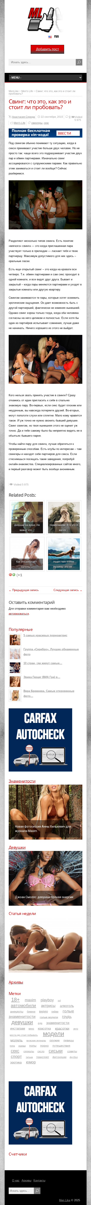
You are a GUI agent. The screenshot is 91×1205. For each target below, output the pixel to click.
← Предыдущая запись (24, 590)
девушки (22, 1022)
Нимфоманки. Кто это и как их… (64, 527)
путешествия (61, 1045)
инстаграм (17, 1028)
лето (75, 1028)
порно (44, 1045)
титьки (29, 1057)
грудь (67, 1017)
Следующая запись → (68, 590)
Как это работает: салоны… (27, 564)
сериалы (28, 1051)
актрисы (48, 1006)
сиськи (56, 1050)
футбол (74, 1057)
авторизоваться (19, 613)
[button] (45, 812)
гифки (54, 1011)
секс (46, 123)
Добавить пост (47, 49)
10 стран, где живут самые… (42, 663)
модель (16, 1040)
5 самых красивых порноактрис (45, 635)
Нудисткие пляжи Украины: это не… (64, 564)
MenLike (14, 91)
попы (32, 1045)
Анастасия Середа (23, 116)
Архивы (16, 982)
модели (53, 1033)
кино (31, 1028)
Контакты (39, 1180)
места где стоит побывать (24, 1035)
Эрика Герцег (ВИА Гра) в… (41, 677)
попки (22, 1045)
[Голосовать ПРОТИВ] (10, 574)
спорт (16, 1056)
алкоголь (67, 1006)
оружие (55, 1040)
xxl (59, 1000)
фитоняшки (59, 1057)
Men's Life (27, 91)
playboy (47, 1000)
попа (12, 1046)
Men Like (64, 1200)
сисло (40, 1051)
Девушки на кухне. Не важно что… (27, 527)
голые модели (49, 1017)
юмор (31, 1062)
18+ (15, 999)
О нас (15, 1180)
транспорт (42, 1057)
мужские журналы (36, 1040)
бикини (31, 1011)
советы (72, 1051)
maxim (30, 1000)
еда (40, 1023)
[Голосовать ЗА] (13, 574)
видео (43, 1011)
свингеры (37, 123)
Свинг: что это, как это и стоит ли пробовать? (42, 92)
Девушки (17, 847)
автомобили (23, 1005)
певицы (68, 1040)
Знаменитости (22, 781)
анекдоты (16, 1011)
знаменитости (57, 1023)
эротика (16, 1062)
